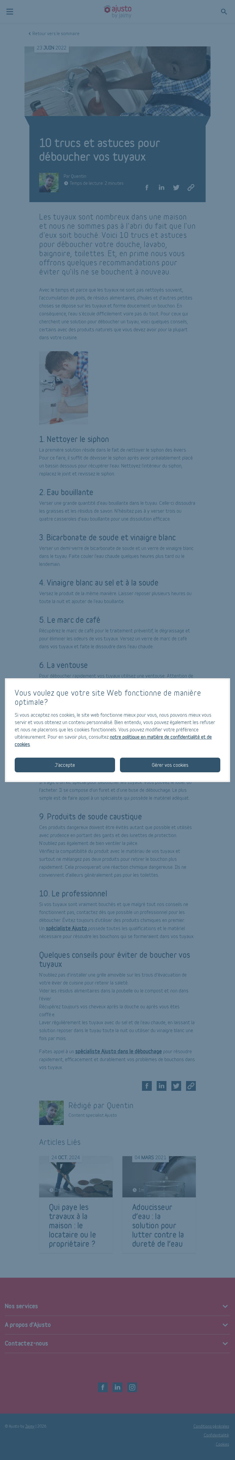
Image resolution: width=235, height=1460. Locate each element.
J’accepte (65, 765)
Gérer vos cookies (170, 765)
